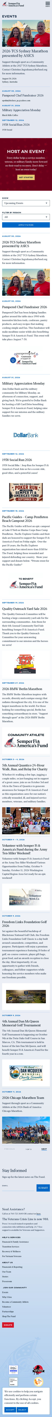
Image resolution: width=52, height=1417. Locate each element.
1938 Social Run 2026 (17, 460)
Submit (43, 1187)
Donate (8, 1325)
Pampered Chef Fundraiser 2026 (24, 307)
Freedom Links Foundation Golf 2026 (24, 924)
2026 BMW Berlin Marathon (22, 689)
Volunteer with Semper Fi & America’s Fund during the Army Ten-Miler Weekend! (24, 849)
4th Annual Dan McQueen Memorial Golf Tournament (21, 1023)
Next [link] (44, 1149)
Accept (10, 1410)
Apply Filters (26, 225)
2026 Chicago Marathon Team (23, 1098)
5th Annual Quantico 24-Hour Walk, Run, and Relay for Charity (24, 767)
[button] (48, 4)
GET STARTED (26, 177)
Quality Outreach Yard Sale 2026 (24, 609)
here (39, 1214)
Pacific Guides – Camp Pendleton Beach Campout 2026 (25, 519)
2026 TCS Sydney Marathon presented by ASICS (21, 244)
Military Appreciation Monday (23, 383)
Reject (22, 1410)
